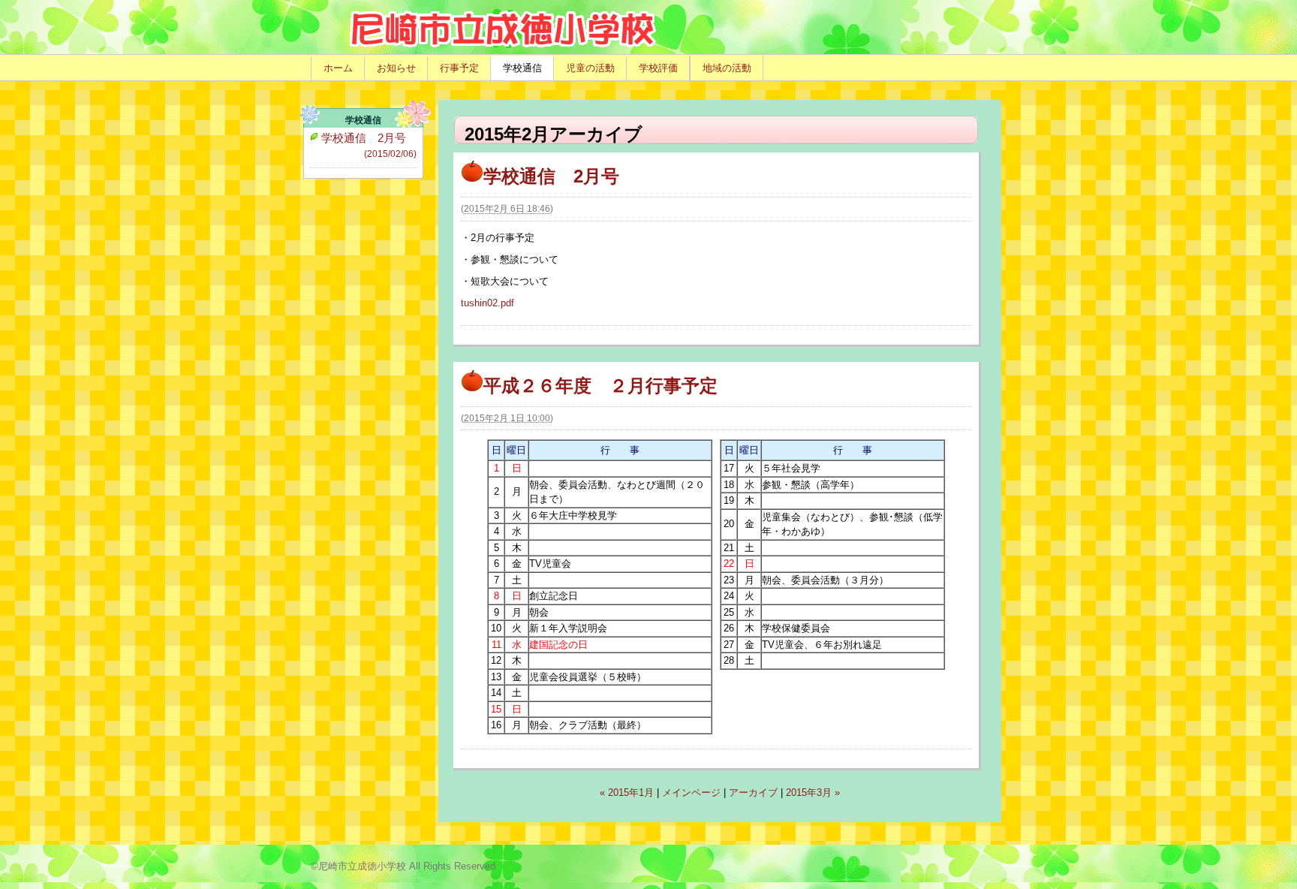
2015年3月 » (813, 792)
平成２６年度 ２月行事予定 (600, 385)
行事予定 (459, 68)
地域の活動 (727, 68)
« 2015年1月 (627, 792)
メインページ (691, 792)
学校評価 (658, 68)
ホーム (338, 68)
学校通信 (522, 68)
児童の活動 (590, 68)
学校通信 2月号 (551, 176)
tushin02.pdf (487, 303)
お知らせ (396, 68)
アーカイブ (753, 792)
